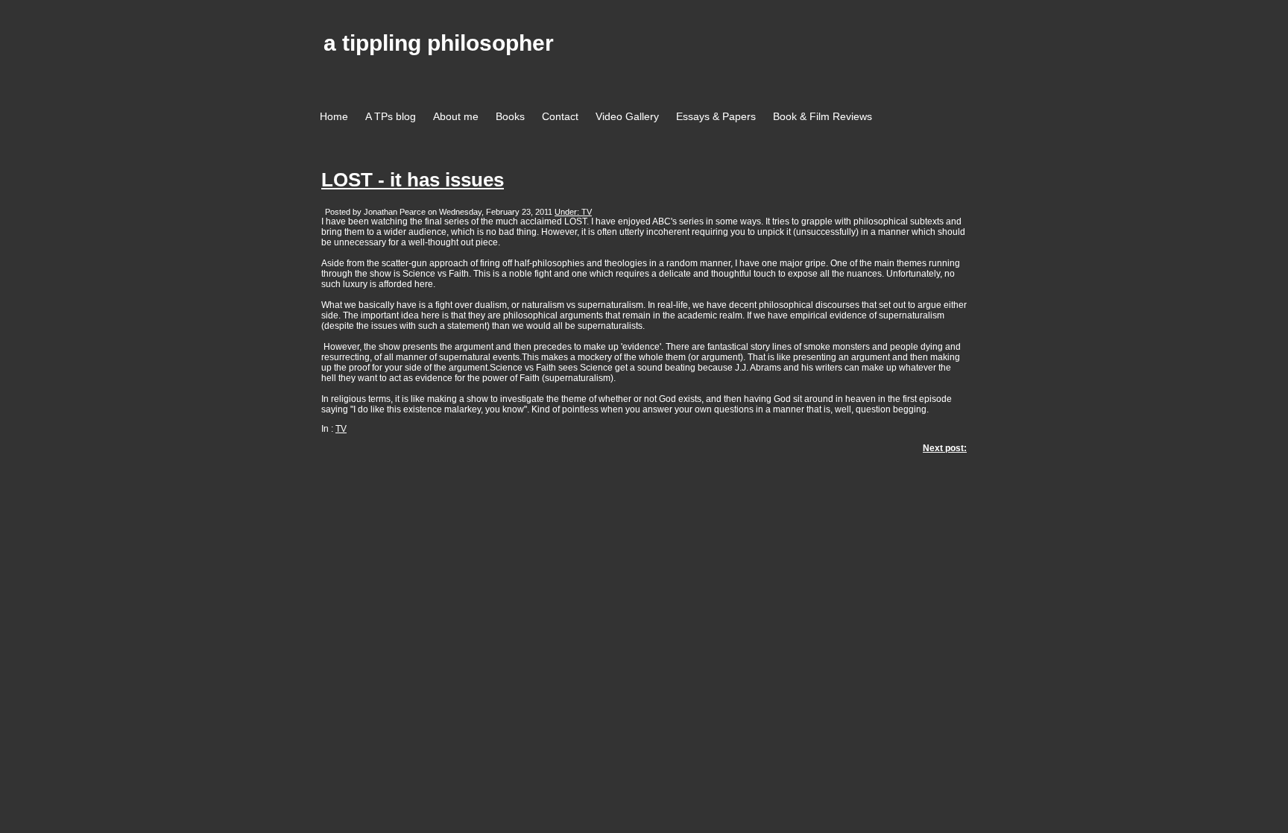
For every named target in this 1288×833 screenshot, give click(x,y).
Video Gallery (627, 116)
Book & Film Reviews (822, 116)
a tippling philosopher (438, 43)
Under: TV (573, 211)
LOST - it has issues (412, 180)
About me (456, 116)
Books (510, 116)
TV (341, 429)
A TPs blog (390, 116)
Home (334, 116)
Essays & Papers (716, 116)
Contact (560, 116)
